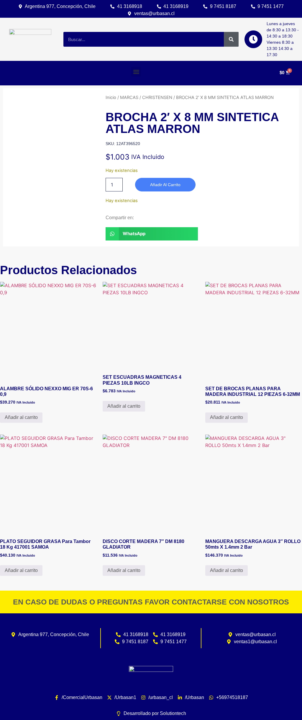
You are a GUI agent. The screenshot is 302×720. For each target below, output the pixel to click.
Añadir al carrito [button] (21, 417)
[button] (136, 72)
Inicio (111, 97)
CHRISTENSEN (157, 97)
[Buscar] (231, 39)
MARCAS (129, 97)
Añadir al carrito (165, 184)
